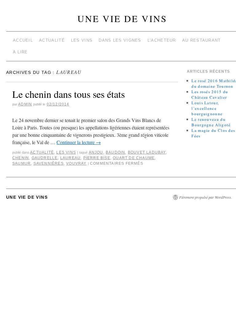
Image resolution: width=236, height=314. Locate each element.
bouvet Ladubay (147, 152)
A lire (20, 52)
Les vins (81, 40)
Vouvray (76, 163)
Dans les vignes (120, 40)
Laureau (70, 158)
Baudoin (115, 152)
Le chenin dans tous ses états (68, 94)
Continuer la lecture (79, 142)
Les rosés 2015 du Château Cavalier (209, 94)
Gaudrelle (45, 158)
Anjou (96, 152)
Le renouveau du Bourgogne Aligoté (210, 122)
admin (25, 104)
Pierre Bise (96, 158)
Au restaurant (201, 40)
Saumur (21, 163)
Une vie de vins (122, 18)
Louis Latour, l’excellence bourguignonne (206, 108)
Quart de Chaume (134, 158)
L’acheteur (162, 40)
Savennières (48, 163)
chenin (20, 158)
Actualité (52, 40)
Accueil (23, 40)
